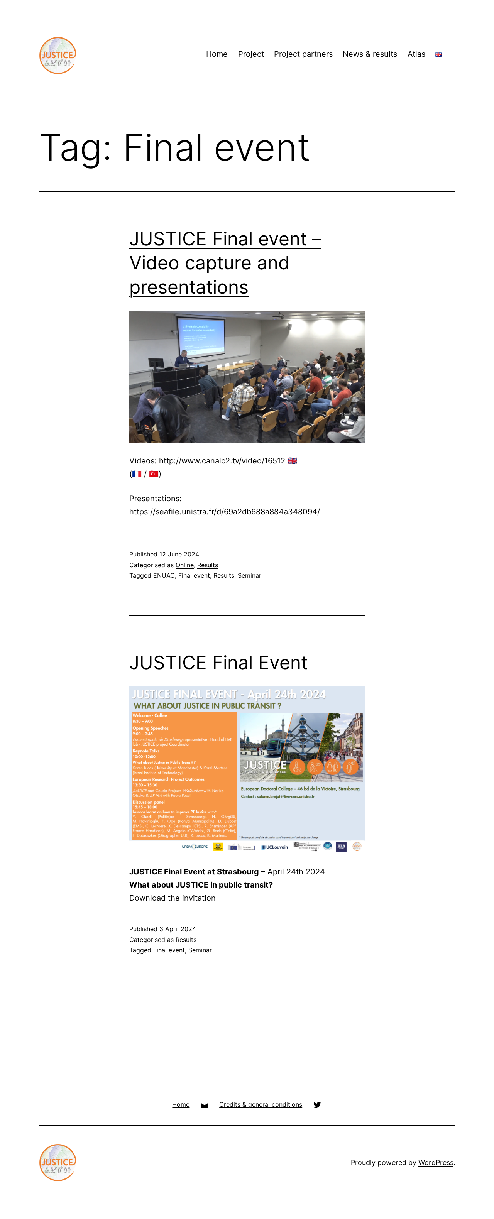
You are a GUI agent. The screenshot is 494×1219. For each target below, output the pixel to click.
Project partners (303, 54)
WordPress (435, 1162)
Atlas (416, 54)
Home (217, 54)
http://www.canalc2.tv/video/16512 (222, 460)
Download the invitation (172, 898)
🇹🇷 (154, 473)
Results (207, 565)
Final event (194, 575)
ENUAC (164, 575)
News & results (370, 54)
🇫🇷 (137, 473)
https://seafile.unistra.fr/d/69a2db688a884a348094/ (224, 511)
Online (185, 565)
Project (251, 54)
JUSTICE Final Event (218, 662)
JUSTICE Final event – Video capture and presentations (225, 262)
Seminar (249, 575)
